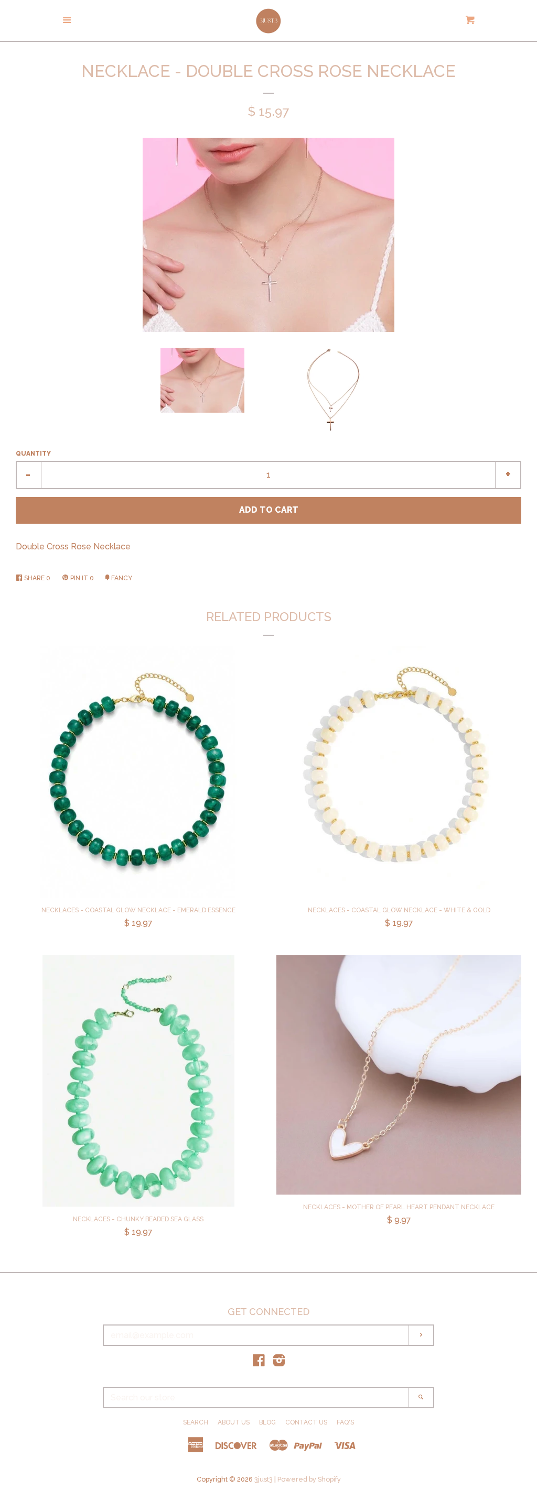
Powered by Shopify (309, 1479)
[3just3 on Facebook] (258, 1362)
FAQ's (345, 1422)
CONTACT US (306, 1422)
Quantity (33, 453)
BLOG (267, 1422)
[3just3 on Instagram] (279, 1362)
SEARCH (195, 1422)
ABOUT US (234, 1422)
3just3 (263, 1479)
